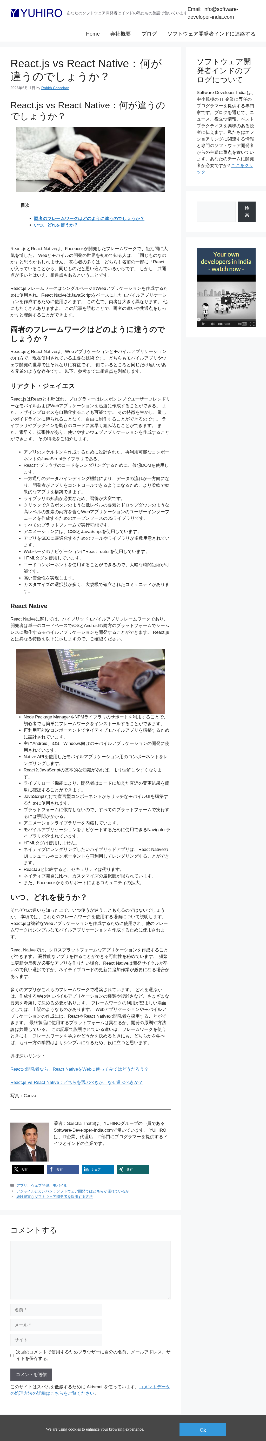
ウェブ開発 (40, 1185)
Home (93, 34)
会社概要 (120, 34)
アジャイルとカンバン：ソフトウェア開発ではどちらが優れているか (72, 1191)
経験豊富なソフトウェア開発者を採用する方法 (54, 1197)
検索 (247, 211)
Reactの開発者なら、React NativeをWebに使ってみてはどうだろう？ (79, 1069)
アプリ (21, 1185)
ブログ (149, 34)
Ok (203, 1430)
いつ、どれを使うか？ (56, 225)
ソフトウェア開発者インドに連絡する (211, 34)
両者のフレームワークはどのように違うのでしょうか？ (89, 218)
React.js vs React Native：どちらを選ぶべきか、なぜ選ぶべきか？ (76, 1082)
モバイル (60, 1185)
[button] (28, 1169)
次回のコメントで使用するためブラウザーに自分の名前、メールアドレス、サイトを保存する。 (93, 1355)
